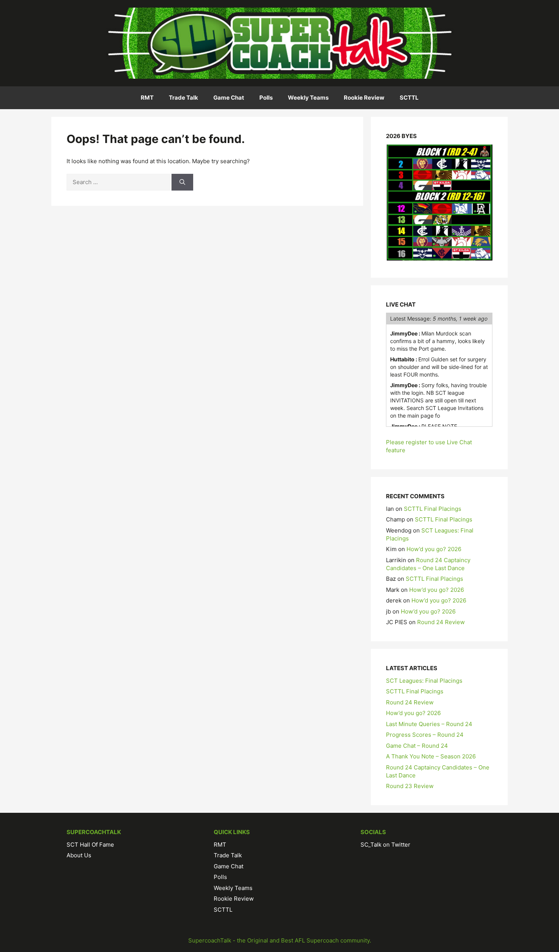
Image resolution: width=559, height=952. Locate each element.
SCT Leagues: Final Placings (424, 680)
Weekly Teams (308, 97)
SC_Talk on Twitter (385, 844)
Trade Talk (183, 97)
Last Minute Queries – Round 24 (429, 724)
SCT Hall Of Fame (90, 844)
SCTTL (409, 97)
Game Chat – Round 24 (417, 745)
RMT (147, 97)
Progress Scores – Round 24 (425, 734)
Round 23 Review (410, 786)
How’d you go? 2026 (434, 549)
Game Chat (228, 97)
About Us (79, 855)
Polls (266, 97)
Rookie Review (364, 97)
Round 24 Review (441, 622)
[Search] (182, 182)
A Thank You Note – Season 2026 (431, 756)
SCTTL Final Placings (432, 508)
